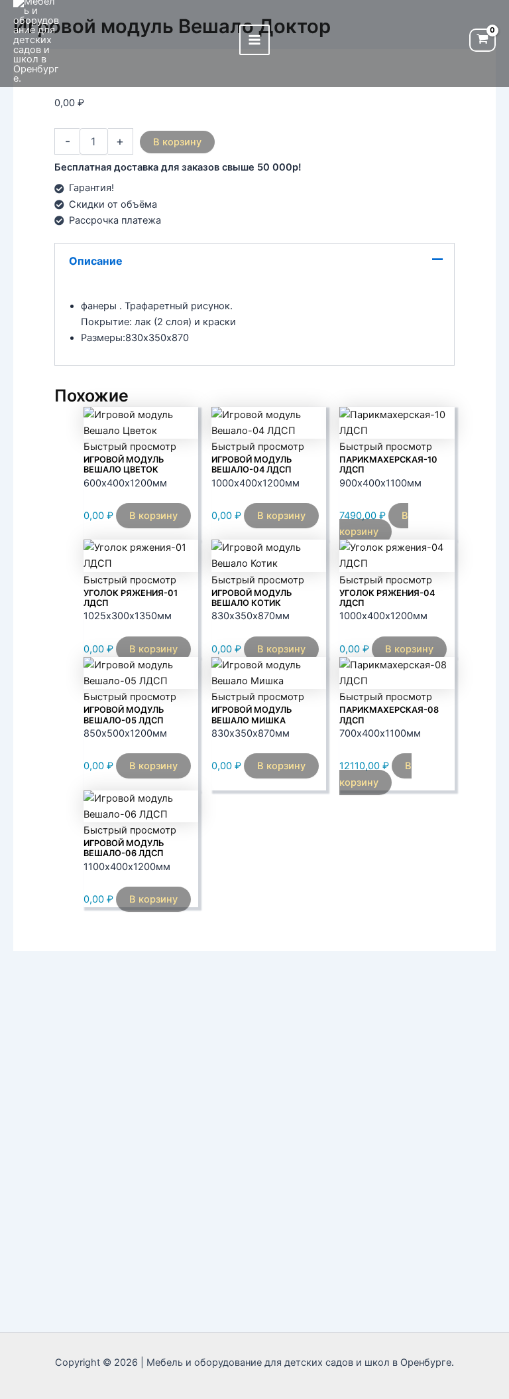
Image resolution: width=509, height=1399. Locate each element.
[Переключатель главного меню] (254, 40)
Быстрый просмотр (130, 447)
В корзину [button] (153, 516)
